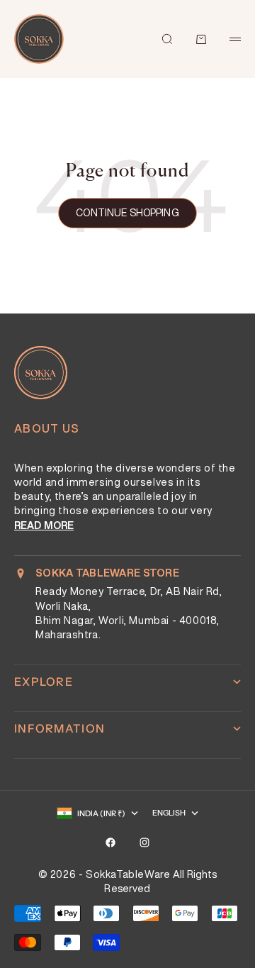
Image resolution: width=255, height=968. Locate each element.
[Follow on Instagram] (144, 842)
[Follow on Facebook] (110, 842)
